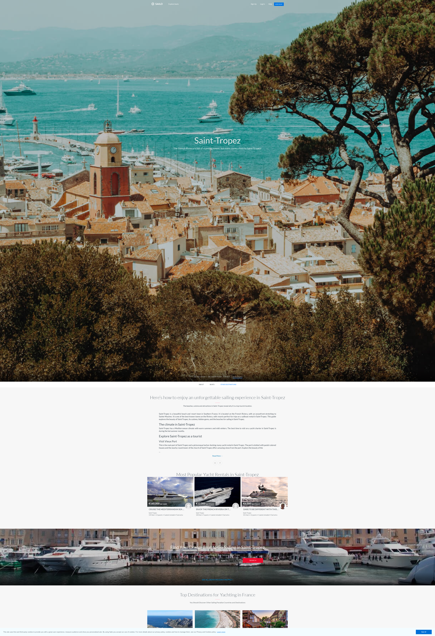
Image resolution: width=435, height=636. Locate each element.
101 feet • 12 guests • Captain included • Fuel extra (260, 515)
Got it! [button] (423, 632)
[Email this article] (215, 463)
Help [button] (270, 4)
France (227, 377)
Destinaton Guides (215, 377)
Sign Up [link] (253, 4)
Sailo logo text (161, 4)
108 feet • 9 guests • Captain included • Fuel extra (212, 515)
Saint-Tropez (237, 377)
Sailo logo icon (153, 4)
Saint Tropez (153, 513)
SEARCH (252, 560)
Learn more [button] (221, 632)
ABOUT (201, 384)
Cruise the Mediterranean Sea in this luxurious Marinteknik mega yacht (166, 509)
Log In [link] (262, 4)
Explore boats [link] (173, 4)
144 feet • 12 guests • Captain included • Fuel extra (166, 515)
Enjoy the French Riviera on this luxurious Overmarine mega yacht (213, 509)
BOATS (212, 384)
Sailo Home (200, 377)
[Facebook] (220, 463)
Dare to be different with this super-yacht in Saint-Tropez (261, 509)
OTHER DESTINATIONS (228, 384)
